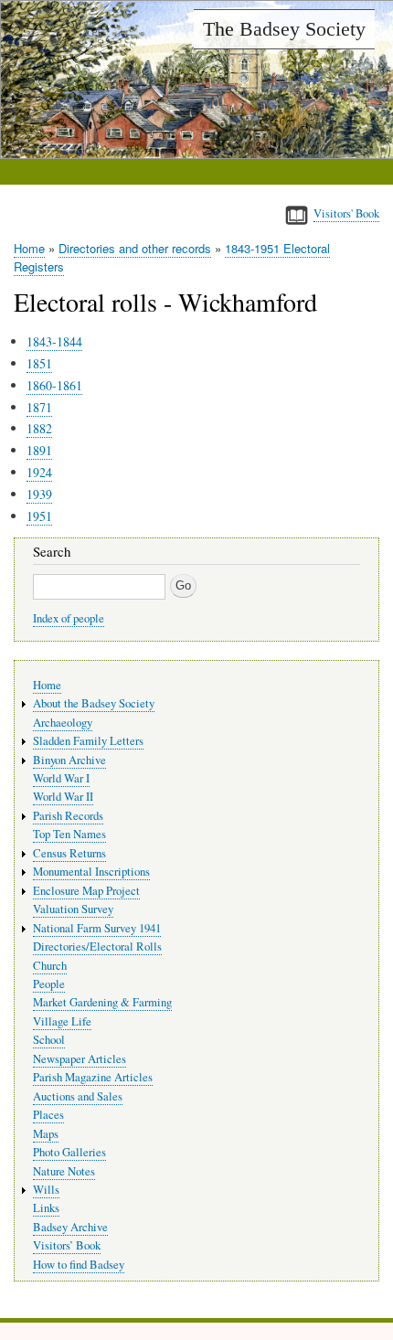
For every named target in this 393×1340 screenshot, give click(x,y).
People (49, 984)
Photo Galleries (69, 1152)
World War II (63, 796)
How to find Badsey (78, 1264)
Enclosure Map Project (86, 891)
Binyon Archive (69, 760)
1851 (39, 363)
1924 (39, 472)
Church (50, 965)
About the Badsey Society (93, 703)
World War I (61, 778)
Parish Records (68, 816)
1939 (39, 494)
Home (29, 248)
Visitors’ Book (67, 1245)
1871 (39, 407)
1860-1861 (54, 385)
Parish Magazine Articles (93, 1077)
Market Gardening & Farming (102, 1002)
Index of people (68, 618)
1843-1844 (54, 341)
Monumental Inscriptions (91, 871)
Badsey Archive (70, 1227)
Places (48, 1114)
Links (46, 1208)
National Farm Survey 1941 (97, 928)
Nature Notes (64, 1171)
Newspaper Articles (79, 1059)
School (49, 1040)
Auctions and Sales (77, 1096)
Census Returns (69, 853)
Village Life (62, 1021)
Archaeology (62, 722)
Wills (46, 1189)
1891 (39, 450)
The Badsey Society (284, 28)
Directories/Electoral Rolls (97, 946)
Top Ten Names (69, 834)
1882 (39, 428)
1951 (39, 516)
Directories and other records (134, 248)
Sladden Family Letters (88, 741)
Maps (45, 1134)
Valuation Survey (73, 909)
